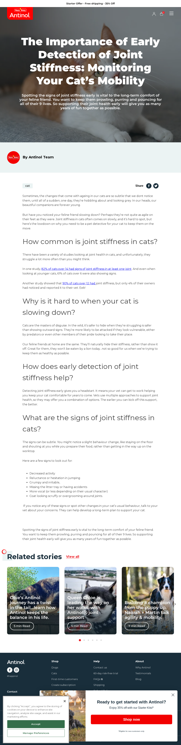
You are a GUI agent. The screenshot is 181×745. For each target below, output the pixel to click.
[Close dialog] (155, 329)
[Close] (65, 701)
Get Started (125, 394)
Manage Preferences (36, 733)
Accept (36, 724)
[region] (36, 719)
